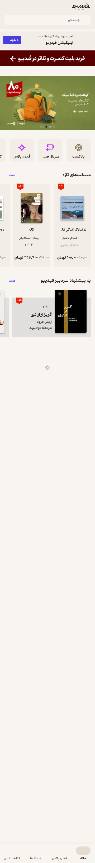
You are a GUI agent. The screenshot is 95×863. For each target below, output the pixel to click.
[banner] (47, 58)
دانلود (14, 40)
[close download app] (89, 40)
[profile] (7, 7)
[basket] (20, 7)
